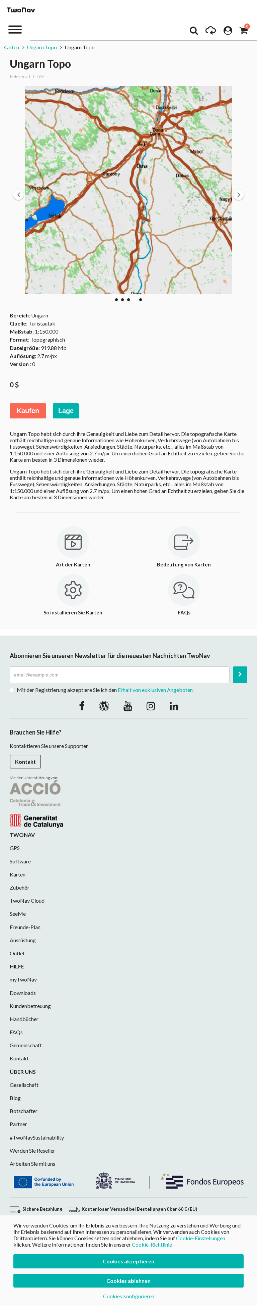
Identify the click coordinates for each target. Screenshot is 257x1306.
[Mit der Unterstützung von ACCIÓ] (36, 803)
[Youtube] (127, 706)
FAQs (16, 1032)
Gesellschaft (24, 1085)
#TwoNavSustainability (37, 1137)
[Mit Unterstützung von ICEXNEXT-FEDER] (128, 1179)
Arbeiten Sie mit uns (32, 1163)
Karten (11, 47)
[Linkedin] (174, 706)
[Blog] (104, 706)
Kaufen (28, 410)
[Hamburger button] (15, 29)
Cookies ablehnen (128, 1280)
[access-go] (211, 32)
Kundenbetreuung (30, 1006)
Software (20, 861)
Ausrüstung (23, 940)
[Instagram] (151, 706)
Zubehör (19, 887)
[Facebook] (82, 706)
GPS (15, 848)
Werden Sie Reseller (32, 1150)
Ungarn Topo (42, 47)
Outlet (17, 953)
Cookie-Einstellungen (200, 1238)
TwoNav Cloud (27, 900)
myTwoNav (23, 979)
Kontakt (25, 761)
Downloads (23, 993)
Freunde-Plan (25, 927)
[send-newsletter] (240, 674)
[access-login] (228, 32)
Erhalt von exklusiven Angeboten (155, 690)
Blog (15, 1098)
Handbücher (24, 1019)
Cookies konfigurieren (128, 1296)
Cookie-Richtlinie (152, 1244)
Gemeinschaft (26, 1045)
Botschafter (23, 1111)
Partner (18, 1124)
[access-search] (193, 32)
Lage (66, 410)
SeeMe (18, 913)
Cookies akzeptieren (128, 1261)
